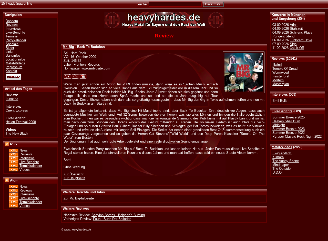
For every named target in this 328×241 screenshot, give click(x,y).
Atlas (294, 25)
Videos (24, 170)
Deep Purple (213, 134)
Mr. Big (68, 47)
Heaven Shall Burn (286, 121)
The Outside (281, 168)
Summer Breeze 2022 (288, 133)
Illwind (277, 65)
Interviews (280, 94)
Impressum (14, 67)
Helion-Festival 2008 (21, 122)
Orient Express (17, 110)
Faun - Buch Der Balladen (112, 219)
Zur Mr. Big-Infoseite (79, 198)
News (23, 150)
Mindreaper (280, 165)
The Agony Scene (285, 161)
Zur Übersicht (74, 174)
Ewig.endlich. (282, 153)
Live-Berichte (282, 111)
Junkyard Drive (301, 40)
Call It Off (297, 48)
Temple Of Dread (285, 69)
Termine (11, 36)
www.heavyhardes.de (77, 229)
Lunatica (12, 99)
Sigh (293, 44)
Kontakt (11, 71)
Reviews (278, 59)
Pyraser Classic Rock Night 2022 (297, 136)
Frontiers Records (87, 64)
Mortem (278, 80)
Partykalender (16, 40)
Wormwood (280, 72)
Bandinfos (13, 55)
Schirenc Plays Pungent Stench (292, 34)
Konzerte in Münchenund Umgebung (288, 17)
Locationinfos (15, 59)
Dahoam (12, 21)
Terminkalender (30, 166)
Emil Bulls (280, 101)
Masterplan (280, 84)
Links (10, 52)
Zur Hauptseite (74, 178)
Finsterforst (280, 76)
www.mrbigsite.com (95, 68)
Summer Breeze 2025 (288, 117)
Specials (12, 44)
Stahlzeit (296, 29)
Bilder (10, 48)
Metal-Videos (282, 147)
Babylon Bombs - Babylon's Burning (118, 215)
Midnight (278, 125)
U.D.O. (277, 172)
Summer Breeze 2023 (288, 129)
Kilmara (278, 157)
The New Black (17, 133)
